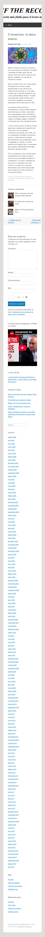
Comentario (12, 248)
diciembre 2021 (13, 619)
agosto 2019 (12, 710)
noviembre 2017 (13, 779)
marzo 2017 (12, 802)
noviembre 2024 (13, 505)
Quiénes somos (13, 911)
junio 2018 (11, 756)
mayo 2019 (11, 720)
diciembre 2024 (13, 502)
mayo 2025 (11, 486)
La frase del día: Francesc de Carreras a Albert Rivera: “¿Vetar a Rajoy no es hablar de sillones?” (22, 379)
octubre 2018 (12, 743)
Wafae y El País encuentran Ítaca (19, 403)
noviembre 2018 (13, 740)
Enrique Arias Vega (14, 44)
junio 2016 (11, 831)
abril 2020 (11, 684)
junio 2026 (11, 443)
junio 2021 (11, 639)
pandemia (11, 180)
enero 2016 (11, 847)
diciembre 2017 (13, 776)
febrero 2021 (12, 652)
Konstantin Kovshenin (24, 926)
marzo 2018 (12, 766)
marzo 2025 (12, 492)
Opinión (22, 176)
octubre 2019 (12, 704)
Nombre (11, 272)
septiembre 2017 (13, 785)
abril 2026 (11, 450)
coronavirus (11, 178)
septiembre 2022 (13, 590)
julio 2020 (11, 675)
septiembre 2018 (13, 746)
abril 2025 (11, 489)
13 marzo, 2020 (26, 44)
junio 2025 (11, 483)
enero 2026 (11, 460)
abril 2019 (11, 724)
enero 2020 (11, 694)
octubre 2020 (12, 665)
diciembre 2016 (13, 811)
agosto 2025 (12, 476)
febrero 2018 (12, 769)
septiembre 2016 (13, 821)
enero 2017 (11, 808)
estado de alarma (21, 178)
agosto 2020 (12, 671)
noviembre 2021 (13, 623)
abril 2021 (11, 645)
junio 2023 (11, 561)
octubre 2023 (12, 548)
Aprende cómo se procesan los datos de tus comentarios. (20, 313)
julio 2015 (11, 867)
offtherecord (17, 12)
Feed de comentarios (15, 886)
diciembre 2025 (13, 463)
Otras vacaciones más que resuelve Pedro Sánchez (24, 194)
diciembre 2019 (13, 697)
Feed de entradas (14, 883)
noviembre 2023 (13, 544)
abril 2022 (11, 606)
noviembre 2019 (13, 701)
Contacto (11, 902)
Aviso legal (11, 905)
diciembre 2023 (13, 541)
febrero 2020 (12, 691)
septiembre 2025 (13, 473)
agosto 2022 (12, 593)
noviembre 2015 (13, 854)
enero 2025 (11, 499)
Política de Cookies (14, 908)
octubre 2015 (12, 857)
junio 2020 (11, 678)
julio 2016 (11, 828)
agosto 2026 (12, 437)
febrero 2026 (12, 456)
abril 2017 (11, 798)
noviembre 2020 (13, 662)
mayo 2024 (11, 525)
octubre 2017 (12, 782)
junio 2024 (11, 522)
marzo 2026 (12, 453)
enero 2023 (11, 577)
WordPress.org (13, 889)
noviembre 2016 (13, 815)
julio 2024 (11, 518)
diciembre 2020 (13, 658)
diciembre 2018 (13, 737)
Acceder (11, 879)
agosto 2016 (12, 824)
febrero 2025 (12, 496)
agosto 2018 (12, 750)
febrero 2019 (12, 730)
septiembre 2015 (13, 860)
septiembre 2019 (13, 707)
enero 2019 (11, 733)
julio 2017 (11, 792)
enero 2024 (11, 538)
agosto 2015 (12, 864)
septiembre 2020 (13, 668)
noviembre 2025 (13, 466)
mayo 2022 (11, 603)
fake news (31, 178)
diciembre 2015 (13, 851)
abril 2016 (11, 838)
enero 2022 (11, 616)
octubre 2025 (12, 469)
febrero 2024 (12, 535)
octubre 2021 (12, 626)
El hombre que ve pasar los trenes (19, 400)
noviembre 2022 (13, 583)
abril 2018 (11, 763)
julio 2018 (11, 753)
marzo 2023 (12, 570)
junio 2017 (11, 795)
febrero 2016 (12, 844)
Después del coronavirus (35, 221)
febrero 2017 (12, 805)
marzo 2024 (12, 531)
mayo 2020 (11, 681)
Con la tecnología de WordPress (19, 924)
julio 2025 (11, 479)
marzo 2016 (12, 841)
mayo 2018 (11, 759)
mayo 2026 (11, 447)
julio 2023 (11, 557)
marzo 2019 (12, 727)
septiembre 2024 (13, 512)
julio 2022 (11, 597)
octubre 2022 (12, 587)
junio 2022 (11, 600)
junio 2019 (11, 717)
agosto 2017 (12, 789)
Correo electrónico (14, 280)
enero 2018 (11, 772)
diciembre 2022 (13, 580)
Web (9, 288)
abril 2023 (11, 567)
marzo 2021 (12, 649)
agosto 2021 (12, 632)
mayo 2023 (11, 564)
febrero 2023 (12, 574)
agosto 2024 (12, 515)
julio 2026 (11, 440)
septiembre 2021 (13, 629)
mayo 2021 (11, 642)
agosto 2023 (12, 554)
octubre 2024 (12, 509)
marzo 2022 (12, 610)
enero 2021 (11, 655)
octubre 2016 (12, 818)
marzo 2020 (12, 688)
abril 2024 (11, 528)
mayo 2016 (11, 834)
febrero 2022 (12, 613)
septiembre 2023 (13, 551)
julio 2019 (11, 714)
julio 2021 (11, 636)
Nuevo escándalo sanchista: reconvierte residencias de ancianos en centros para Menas (21, 414)
